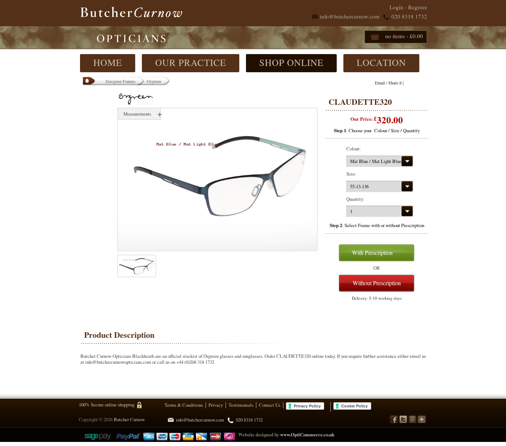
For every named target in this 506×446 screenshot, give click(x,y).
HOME (107, 62)
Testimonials (241, 405)
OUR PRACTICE (190, 62)
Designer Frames (121, 81)
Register (417, 7)
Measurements (137, 113)
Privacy (216, 405)
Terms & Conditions (183, 405)
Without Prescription (377, 283)
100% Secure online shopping (106, 404)
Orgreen (154, 81)
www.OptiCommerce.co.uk (307, 434)
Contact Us (269, 405)
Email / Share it (388, 83)
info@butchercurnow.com (350, 16)
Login (396, 7)
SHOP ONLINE (291, 62)
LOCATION (381, 62)
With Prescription (372, 252)
